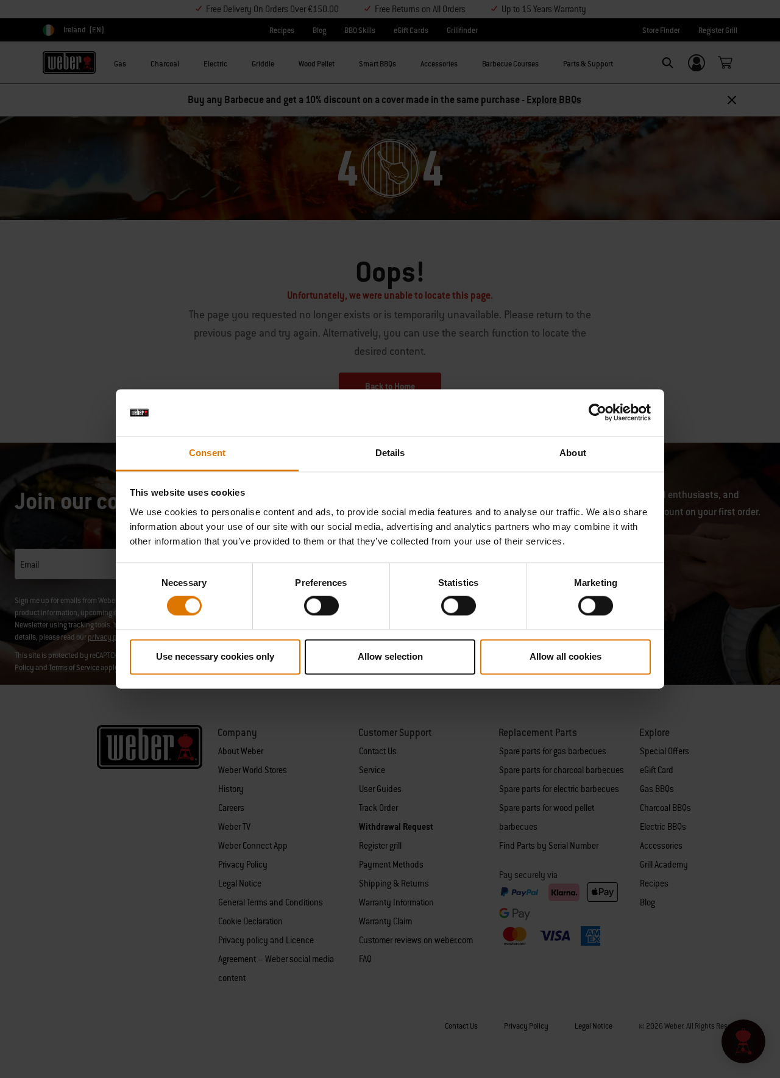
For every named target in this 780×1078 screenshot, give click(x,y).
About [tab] (572, 453)
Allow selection (390, 656)
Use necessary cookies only (215, 656)
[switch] (321, 606)
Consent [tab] (207, 453)
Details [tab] (390, 453)
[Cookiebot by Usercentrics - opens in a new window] (597, 413)
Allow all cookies (565, 656)
